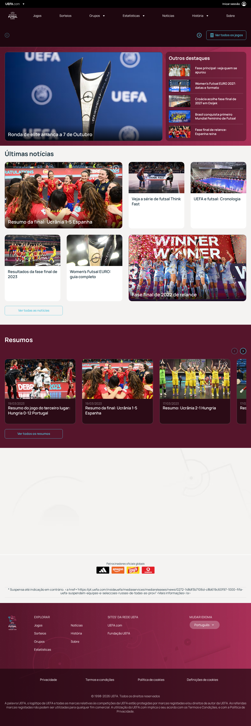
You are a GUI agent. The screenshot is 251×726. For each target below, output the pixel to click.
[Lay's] (133, 570)
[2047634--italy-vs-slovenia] (62, 35)
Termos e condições (99, 679)
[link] (37, 15)
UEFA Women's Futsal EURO (13, 15)
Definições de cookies (202, 679)
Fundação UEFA (119, 633)
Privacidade (48, 679)
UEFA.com (115, 625)
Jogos (38, 625)
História (76, 633)
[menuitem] (41, 15)
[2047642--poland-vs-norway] (163, 35)
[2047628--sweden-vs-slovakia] (28, 35)
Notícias (77, 625)
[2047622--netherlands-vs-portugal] (95, 35)
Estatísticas (42, 649)
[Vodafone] (148, 570)
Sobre (75, 641)
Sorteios (40, 633)
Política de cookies (151, 679)
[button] (97, 15)
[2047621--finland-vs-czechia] (129, 35)
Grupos (39, 641)
